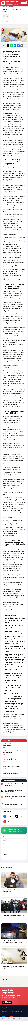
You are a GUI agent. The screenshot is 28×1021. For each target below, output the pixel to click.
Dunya (4, 858)
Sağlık (10, 6)
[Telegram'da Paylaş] (15, 45)
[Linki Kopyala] (21, 45)
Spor (4, 847)
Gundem (5, 840)
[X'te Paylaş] (8, 45)
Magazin (5, 854)
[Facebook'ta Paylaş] (18, 45)
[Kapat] (26, 1)
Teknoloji (5, 850)
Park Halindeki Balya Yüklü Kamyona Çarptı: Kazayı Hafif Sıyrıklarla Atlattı (13, 758)
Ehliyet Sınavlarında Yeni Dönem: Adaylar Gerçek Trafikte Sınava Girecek (12, 772)
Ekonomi (5, 843)
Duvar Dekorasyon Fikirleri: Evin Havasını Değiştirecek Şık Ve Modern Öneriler (12, 765)
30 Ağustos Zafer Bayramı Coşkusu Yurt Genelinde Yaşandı (12, 751)
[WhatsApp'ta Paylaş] (11, 45)
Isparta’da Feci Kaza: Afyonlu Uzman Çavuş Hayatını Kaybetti (13, 744)
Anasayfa (4, 6)
